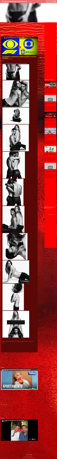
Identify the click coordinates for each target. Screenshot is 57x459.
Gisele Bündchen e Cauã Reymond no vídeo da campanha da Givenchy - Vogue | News (19, 341)
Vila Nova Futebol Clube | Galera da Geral (14, 1)
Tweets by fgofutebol (48, 51)
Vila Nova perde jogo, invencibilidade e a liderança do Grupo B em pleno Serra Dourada (50, 103)
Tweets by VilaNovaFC (4, 404)
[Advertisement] (19, 28)
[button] (2, 60)
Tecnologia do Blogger (29, 454)
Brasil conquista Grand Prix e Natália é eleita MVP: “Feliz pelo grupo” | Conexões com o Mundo (50, 154)
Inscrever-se (30, 1)
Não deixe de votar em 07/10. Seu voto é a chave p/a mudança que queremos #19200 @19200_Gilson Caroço (50, 171)
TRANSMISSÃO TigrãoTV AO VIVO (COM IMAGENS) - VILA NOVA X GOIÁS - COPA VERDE (50, 120)
